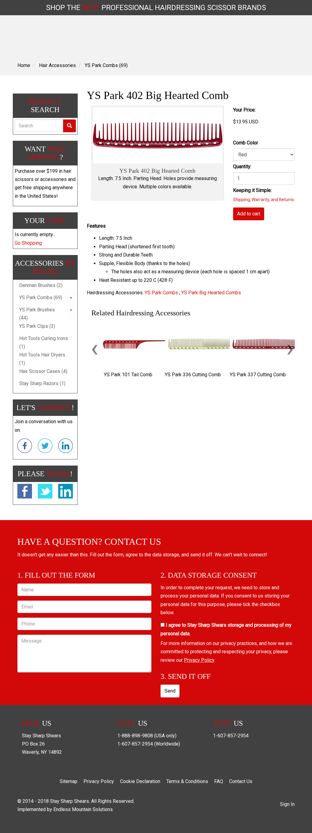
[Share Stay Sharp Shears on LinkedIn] (65, 492)
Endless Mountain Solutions (83, 809)
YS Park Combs (161, 293)
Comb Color (245, 143)
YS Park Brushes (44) (37, 314)
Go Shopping (28, 243)
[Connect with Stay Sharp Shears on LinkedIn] (65, 447)
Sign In (287, 804)
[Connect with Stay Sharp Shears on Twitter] (45, 447)
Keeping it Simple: (252, 190)
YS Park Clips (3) (37, 326)
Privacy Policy (199, 660)
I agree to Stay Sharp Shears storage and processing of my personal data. (226, 629)
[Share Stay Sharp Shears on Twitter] (45, 492)
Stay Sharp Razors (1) (42, 383)
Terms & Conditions (187, 781)
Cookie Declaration (140, 781)
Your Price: (244, 110)
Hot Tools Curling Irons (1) (43, 342)
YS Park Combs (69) (106, 65)
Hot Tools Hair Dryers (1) (42, 359)
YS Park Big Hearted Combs (211, 293)
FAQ (218, 781)
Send (170, 691)
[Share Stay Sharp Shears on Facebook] (24, 492)
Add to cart (248, 214)
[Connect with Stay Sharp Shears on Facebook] (24, 447)
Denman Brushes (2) (40, 285)
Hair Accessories (57, 65)
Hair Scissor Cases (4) (43, 371)
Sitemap (68, 781)
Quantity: (242, 166)
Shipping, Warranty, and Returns (263, 199)
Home (23, 65)
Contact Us (240, 781)
